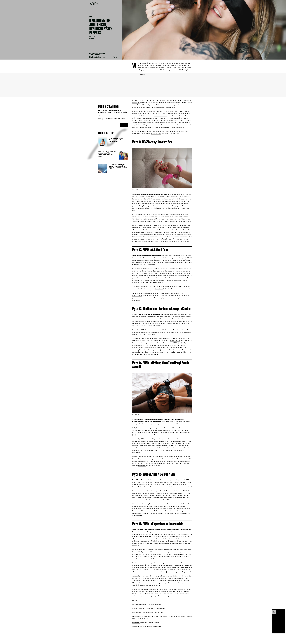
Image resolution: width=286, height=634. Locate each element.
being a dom (153, 504)
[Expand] (273, 611)
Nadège (174, 201)
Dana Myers (159, 289)
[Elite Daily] (94, 3)
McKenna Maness (175, 340)
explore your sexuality (168, 219)
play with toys (154, 576)
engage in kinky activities (182, 206)
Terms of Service (121, 118)
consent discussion (184, 461)
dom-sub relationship (163, 273)
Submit (124, 125)
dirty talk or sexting (160, 428)
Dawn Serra (142, 465)
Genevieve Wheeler (98, 53)
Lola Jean (183, 118)
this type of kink (156, 133)
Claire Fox (96, 54)
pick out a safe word (160, 116)
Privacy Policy (100, 119)
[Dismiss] (283, 611)
